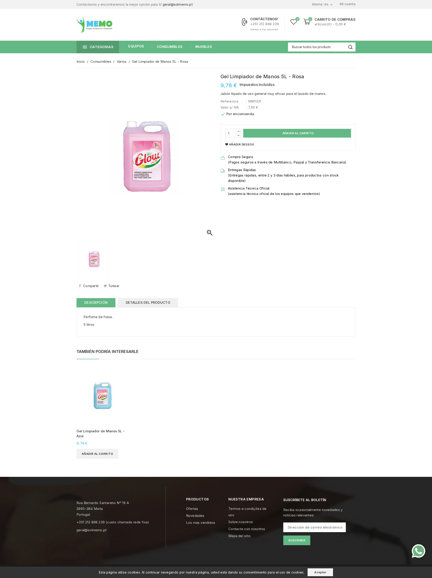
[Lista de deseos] (293, 22)
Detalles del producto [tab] (148, 302)
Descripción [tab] (96, 302)
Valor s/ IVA (229, 107)
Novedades (195, 515)
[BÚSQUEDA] (350, 47)
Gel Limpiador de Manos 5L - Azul (100, 433)
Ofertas (192, 509)
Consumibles (169, 47)
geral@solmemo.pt (178, 4)
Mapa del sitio (239, 536)
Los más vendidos (200, 522)
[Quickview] (123, 369)
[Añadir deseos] (123, 377)
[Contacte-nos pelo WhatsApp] (418, 551)
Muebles (203, 47)
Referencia (229, 101)
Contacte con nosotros (246, 529)
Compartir (91, 286)
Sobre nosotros (240, 522)
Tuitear (113, 286)
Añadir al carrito (297, 133)
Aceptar (320, 572)
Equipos (136, 46)
